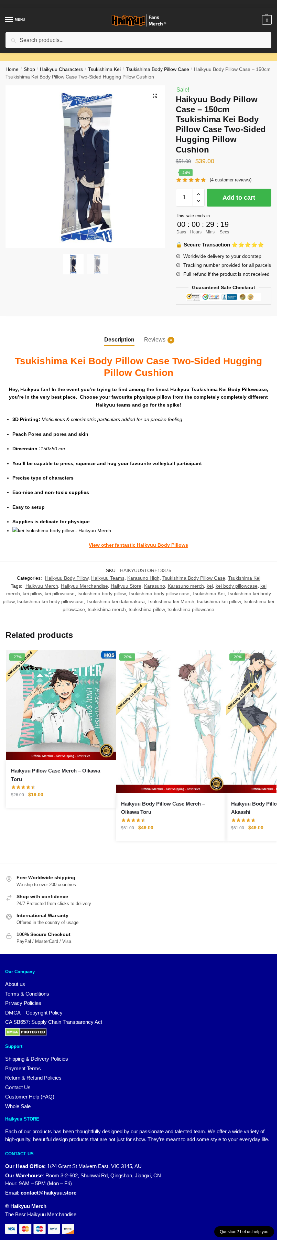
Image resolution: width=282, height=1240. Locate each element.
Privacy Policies (23, 1003)
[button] (154, 95)
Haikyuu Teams (107, 578)
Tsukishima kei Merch (171, 601)
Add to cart (239, 197)
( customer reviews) (230, 179)
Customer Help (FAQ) (29, 1097)
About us (15, 984)
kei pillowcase (60, 593)
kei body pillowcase (237, 586)
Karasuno (154, 586)
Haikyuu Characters (61, 69)
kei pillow (32, 593)
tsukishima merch (107, 609)
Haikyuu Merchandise (84, 586)
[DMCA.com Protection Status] (26, 1031)
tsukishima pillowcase (190, 609)
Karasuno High (143, 578)
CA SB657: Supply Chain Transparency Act (53, 1022)
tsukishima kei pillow (219, 601)
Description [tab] (119, 340)
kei (210, 586)
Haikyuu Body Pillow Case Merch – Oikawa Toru (163, 808)
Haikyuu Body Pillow (66, 578)
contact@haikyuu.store (48, 1193)
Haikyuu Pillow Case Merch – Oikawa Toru (55, 775)
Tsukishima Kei (104, 69)
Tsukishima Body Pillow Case (157, 69)
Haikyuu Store (126, 586)
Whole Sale (18, 1106)
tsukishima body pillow (101, 593)
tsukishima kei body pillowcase (50, 601)
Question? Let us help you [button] (244, 1231)
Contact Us (18, 1087)
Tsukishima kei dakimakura (115, 601)
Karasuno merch (186, 586)
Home (12, 69)
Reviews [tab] (154, 340)
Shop (29, 69)
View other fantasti (111, 545)
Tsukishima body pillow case (158, 593)
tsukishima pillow (147, 609)
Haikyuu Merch (41, 586)
